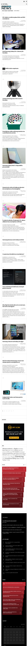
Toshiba (4, 460)
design (19, 450)
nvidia (16, 455)
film (8, 452)
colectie (16, 450)
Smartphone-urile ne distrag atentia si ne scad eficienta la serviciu (13, 132)
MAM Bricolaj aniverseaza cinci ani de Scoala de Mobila (14, 556)
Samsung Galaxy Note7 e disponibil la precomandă (12, 166)
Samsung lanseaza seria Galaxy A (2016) (13, 239)
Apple (16, 448)
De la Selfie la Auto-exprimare (10, 68)
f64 (6, 451)
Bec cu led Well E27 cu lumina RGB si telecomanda (12, 543)
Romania (13, 456)
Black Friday (5, 450)
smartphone (8, 458)
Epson (22, 450)
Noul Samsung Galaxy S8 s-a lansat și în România (12, 52)
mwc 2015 (11, 454)
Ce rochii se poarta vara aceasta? (11, 572)
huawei (17, 452)
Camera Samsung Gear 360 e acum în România (12, 99)
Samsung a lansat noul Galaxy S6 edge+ (13, 341)
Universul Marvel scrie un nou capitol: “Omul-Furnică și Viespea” (14, 546)
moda (8, 455)
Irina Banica (24, 20)
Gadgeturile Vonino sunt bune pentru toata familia (12, 397)
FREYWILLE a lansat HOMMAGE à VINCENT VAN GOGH (15, 570)
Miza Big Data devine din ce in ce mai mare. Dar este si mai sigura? (13, 305)
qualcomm (6, 456)
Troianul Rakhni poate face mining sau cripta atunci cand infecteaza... (13, 549)
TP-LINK (8, 460)
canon (9, 450)
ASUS (19, 448)
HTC (13, 452)
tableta (18, 458)
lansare (17, 453)
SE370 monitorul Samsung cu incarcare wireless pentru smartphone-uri (13, 361)
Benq (22, 448)
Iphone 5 (22, 452)
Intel (20, 452)
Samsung (19, 456)
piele (3, 456)
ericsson (4, 452)
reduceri (9, 456)
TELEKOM (22, 458)
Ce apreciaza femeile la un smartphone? (13, 254)
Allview (4, 449)
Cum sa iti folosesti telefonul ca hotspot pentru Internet (13, 287)
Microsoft (4, 455)
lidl (25, 453)
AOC (13, 448)
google (10, 451)
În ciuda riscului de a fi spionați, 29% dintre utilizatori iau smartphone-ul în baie (13, 221)
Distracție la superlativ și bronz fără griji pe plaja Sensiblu (14, 553)
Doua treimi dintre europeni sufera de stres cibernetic (13, 566)
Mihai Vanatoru (23, 134)
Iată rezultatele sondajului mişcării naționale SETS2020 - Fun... (14, 559)
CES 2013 (12, 450)
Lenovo (20, 453)
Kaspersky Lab (11, 453)
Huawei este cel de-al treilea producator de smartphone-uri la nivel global (13, 188)
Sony (14, 458)
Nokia (14, 455)
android (9, 449)
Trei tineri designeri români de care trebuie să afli (15, 562)
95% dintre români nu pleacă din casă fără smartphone (13, 18)
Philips (24, 455)
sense (3, 458)
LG (23, 453)
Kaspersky (4, 453)
